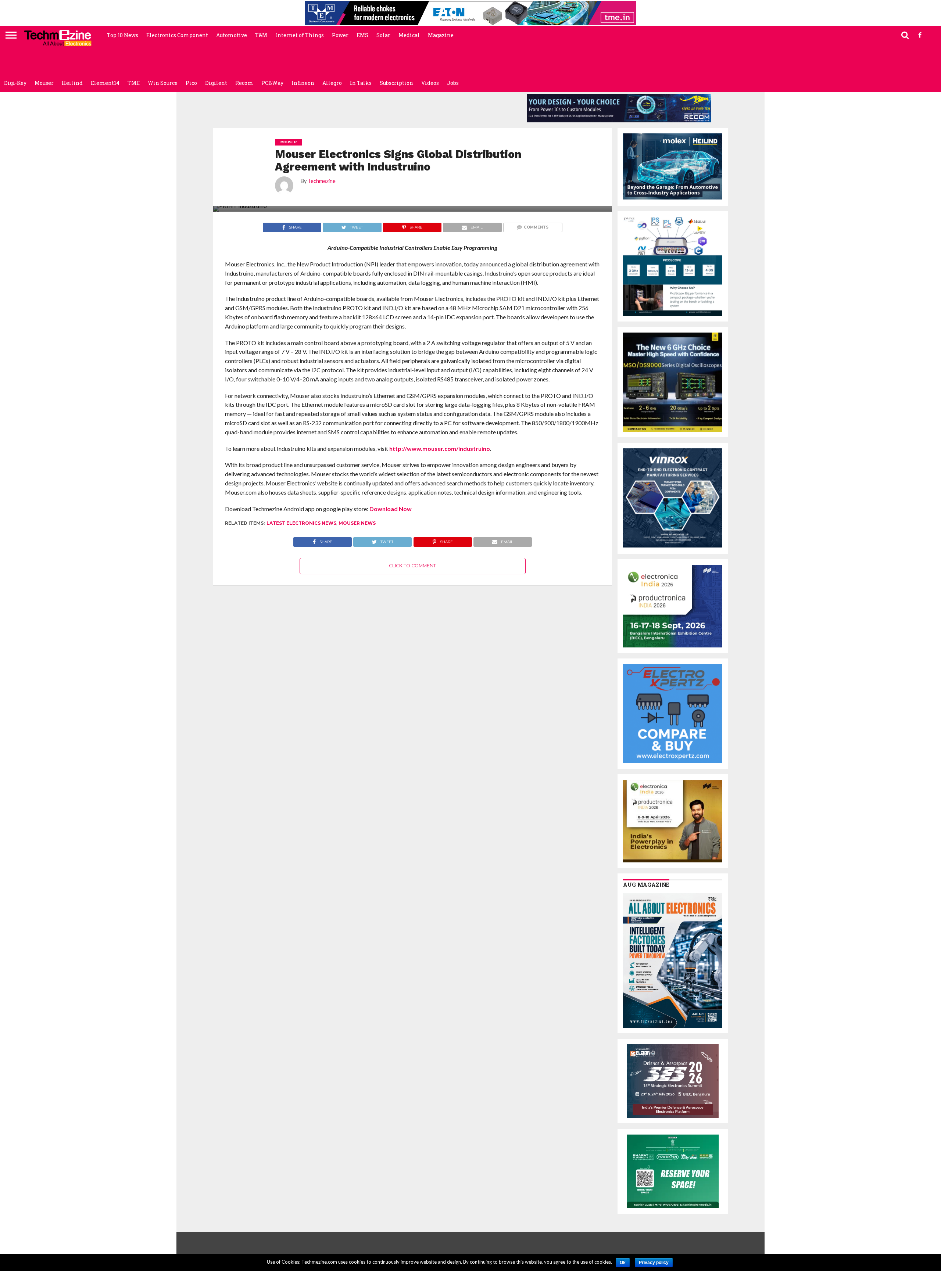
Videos (430, 82)
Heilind (72, 82)
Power (340, 35)
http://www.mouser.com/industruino (439, 448)
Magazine (441, 35)
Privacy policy (654, 1262)
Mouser (44, 82)
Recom (244, 82)
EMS (362, 35)
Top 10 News (122, 35)
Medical (409, 35)
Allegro (332, 82)
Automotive (231, 35)
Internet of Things (299, 35)
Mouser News (357, 523)
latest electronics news (301, 523)
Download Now (390, 508)
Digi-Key (15, 82)
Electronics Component (177, 35)
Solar (383, 35)
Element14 (105, 82)
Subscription (396, 82)
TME (134, 82)
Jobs (453, 82)
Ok (623, 1262)
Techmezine (322, 181)
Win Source (163, 82)
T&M (261, 35)
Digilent (216, 82)
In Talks (361, 82)
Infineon (302, 82)
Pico (191, 82)
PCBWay (272, 82)
